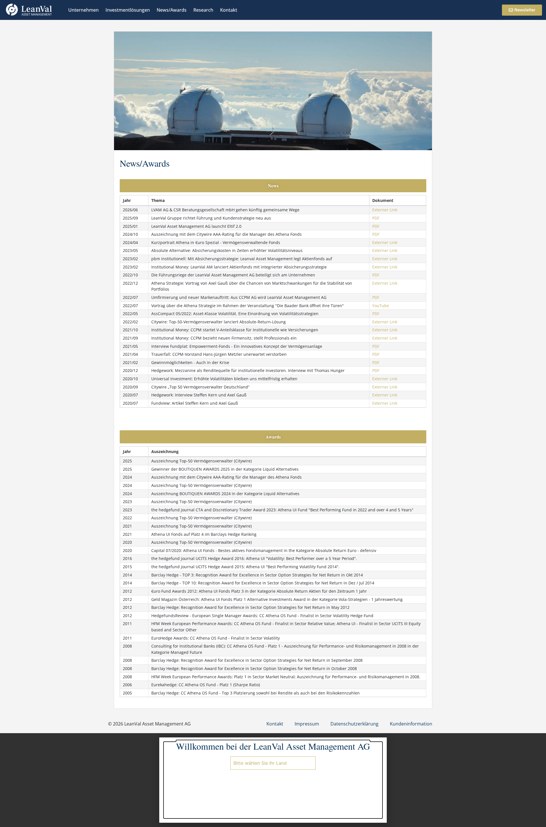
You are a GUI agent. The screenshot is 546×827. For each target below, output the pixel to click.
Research (203, 10)
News (273, 185)
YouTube (380, 305)
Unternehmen (83, 10)
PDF (375, 218)
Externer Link (384, 209)
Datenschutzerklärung (354, 724)
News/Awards (172, 10)
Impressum (307, 724)
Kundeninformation (411, 724)
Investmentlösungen (128, 10)
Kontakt (228, 10)
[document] (273, 780)
